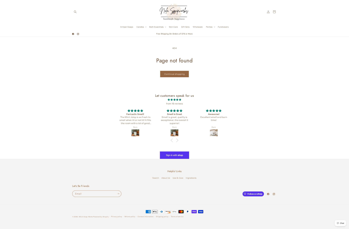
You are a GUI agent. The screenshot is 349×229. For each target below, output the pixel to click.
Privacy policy (116, 217)
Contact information (146, 217)
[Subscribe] (118, 194)
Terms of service (177, 217)
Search (155, 178)
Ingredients (191, 178)
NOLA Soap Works (86, 217)
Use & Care (178, 178)
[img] (174, 100)
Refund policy (130, 217)
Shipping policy (162, 217)
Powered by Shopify (101, 217)
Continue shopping (174, 74)
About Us (165, 178)
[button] (75, 12)
